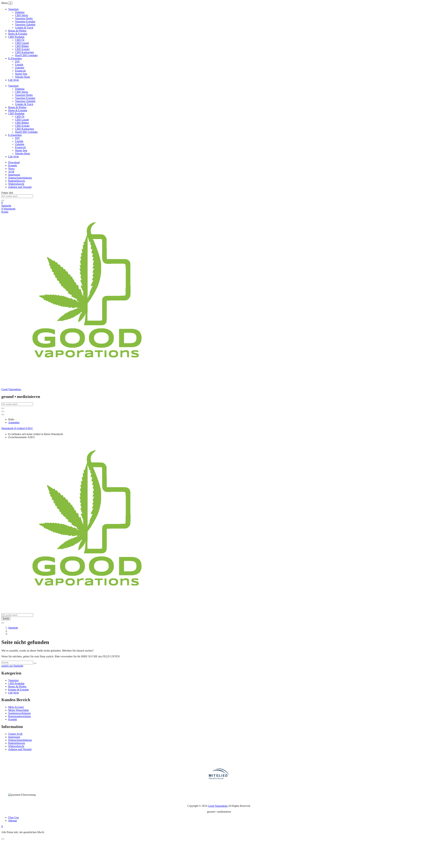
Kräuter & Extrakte (18, 689)
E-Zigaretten (15, 58)
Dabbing (19, 12)
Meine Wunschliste (18, 710)
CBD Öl (19, 39)
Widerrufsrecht (16, 183)
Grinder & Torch (24, 27)
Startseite (6, 205)
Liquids (19, 64)
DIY (17, 61)
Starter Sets (21, 73)
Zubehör (19, 67)
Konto (4, 211)
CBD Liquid (22, 43)
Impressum (14, 174)
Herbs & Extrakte (17, 33)
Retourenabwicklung (19, 716)
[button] (17, 428)
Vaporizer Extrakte (25, 21)
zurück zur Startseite (12, 665)
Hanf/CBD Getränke (26, 55)
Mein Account (16, 707)
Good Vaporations (11, 389)
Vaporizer (13, 9)
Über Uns (13, 817)
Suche (6, 618)
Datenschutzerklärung (20, 177)
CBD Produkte (16, 36)
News (11, 168)
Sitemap (12, 820)
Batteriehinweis (16, 180)
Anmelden (14, 422)
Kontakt (12, 165)
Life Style (13, 79)
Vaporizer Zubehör (25, 24)
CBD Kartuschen (24, 52)
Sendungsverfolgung (19, 713)
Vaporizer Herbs (24, 18)
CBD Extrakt (22, 49)
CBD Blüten (22, 46)
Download (14, 162)
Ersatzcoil (20, 70)
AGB (11, 171)
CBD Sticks (21, 15)
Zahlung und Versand (19, 187)
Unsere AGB (15, 733)
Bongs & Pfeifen (17, 30)
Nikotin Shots (22, 76)
